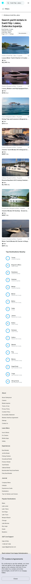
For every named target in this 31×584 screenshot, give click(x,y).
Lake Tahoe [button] (5, 509)
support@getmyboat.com (9, 547)
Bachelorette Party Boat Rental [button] (10, 470)
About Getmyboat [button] (6, 397)
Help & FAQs (5, 541)
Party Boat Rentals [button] (7, 473)
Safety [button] (4, 441)
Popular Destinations (9, 499)
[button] (5, 29)
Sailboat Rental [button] (6, 467)
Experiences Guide (7, 488)
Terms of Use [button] (20, 565)
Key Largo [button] (5, 526)
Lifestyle (4, 485)
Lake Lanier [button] (5, 506)
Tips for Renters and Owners (10, 494)
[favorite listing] (28, 55)
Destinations (5, 491)
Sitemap (4, 420)
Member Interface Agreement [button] (10, 417)
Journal (4, 478)
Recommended (22, 33)
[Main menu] (28, 3)
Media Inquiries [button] (6, 403)
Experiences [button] (6, 446)
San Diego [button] (5, 511)
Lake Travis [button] (5, 514)
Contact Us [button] (5, 423)
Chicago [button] (4, 520)
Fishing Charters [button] (6, 456)
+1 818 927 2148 (6, 544)
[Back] (4, 45)
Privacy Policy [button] (6, 409)
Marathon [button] (4, 532)
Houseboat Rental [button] (7, 459)
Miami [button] (3, 503)
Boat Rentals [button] (5, 450)
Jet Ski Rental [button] (5, 453)
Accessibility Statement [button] (8, 414)
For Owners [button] (5, 435)
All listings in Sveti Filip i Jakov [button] (12, 15)
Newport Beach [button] (6, 517)
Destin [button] (3, 529)
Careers (4, 400)
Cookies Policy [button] (6, 412)
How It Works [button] (5, 432)
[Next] (27, 45)
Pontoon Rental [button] (6, 462)
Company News (6, 482)
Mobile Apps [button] (5, 438)
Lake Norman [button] (5, 523)
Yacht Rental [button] (5, 464)
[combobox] (15, 3)
